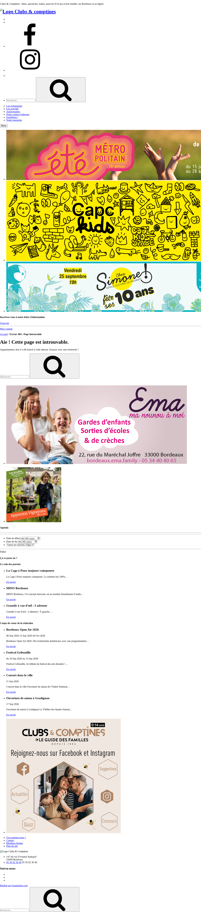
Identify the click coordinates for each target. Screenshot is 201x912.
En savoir (11, 582)
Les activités (12, 108)
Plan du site (12, 846)
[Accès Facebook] (29, 46)
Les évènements (14, 106)
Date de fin (11, 541)
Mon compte (6, 329)
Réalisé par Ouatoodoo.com (14, 885)
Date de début (13, 538)
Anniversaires (13, 111)
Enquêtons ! (12, 117)
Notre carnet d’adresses (17, 114)
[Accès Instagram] (29, 70)
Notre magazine (14, 120)
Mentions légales (14, 843)
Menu (3, 126)
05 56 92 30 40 (13, 862)
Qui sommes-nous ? (16, 837)
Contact (10, 840)
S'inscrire (4, 323)
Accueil (4, 334)
